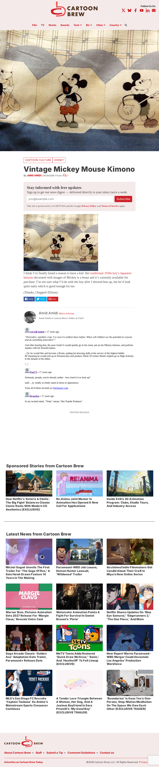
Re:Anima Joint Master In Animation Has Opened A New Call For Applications (77, 502)
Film (34, 25)
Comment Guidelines (81, 752)
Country (114, 25)
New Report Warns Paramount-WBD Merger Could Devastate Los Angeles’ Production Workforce (129, 659)
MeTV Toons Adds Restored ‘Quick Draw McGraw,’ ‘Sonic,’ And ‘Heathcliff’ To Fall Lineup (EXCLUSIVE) (77, 659)
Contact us (107, 752)
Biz (88, 25)
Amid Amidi (34, 175)
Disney (59, 160)
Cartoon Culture (38, 160)
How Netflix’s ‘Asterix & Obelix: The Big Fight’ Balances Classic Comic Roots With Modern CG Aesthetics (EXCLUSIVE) (28, 504)
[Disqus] (79, 365)
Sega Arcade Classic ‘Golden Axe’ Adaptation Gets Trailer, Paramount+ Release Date (26, 657)
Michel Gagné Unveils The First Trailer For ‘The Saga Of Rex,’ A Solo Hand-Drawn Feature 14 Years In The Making (28, 572)
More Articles (66, 313)
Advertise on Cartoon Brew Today (23, 762)
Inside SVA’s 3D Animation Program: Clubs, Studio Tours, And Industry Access (128, 502)
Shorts (52, 25)
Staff (39, 752)
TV (42, 25)
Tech (76, 25)
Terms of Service (110, 206)
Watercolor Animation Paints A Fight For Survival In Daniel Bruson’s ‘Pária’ (78, 616)
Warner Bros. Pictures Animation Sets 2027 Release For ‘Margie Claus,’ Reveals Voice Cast (29, 616)
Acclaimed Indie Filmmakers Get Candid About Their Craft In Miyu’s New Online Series (129, 571)
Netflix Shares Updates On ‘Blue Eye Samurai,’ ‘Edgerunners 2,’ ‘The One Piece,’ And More (129, 616)
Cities (99, 25)
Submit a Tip (54, 752)
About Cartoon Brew (17, 752)
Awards (64, 25)
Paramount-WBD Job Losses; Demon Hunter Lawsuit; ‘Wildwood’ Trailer (76, 571)
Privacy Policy (89, 206)
